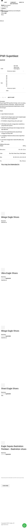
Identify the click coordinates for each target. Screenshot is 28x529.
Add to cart (11, 97)
